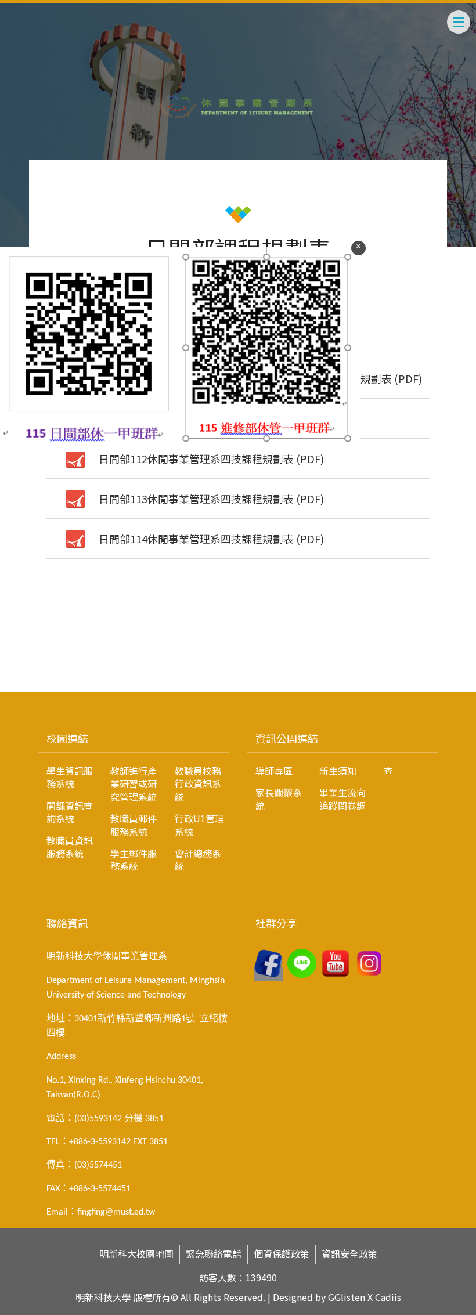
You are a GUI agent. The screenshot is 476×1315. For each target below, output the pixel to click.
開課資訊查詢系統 (69, 812)
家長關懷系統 (278, 798)
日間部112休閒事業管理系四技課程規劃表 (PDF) (211, 458)
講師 (32, 670)
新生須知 (337, 771)
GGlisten (346, 1297)
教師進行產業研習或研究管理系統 (133, 784)
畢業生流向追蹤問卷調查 (355, 788)
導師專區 (274, 771)
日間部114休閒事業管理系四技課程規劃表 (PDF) (211, 538)
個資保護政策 (281, 1253)
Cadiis (388, 1297)
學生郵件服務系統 (133, 859)
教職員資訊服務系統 (69, 846)
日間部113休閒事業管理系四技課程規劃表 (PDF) (211, 498)
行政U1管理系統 (199, 824)
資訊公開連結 (286, 738)
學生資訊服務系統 (69, 777)
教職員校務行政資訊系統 (198, 784)
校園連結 (67, 738)
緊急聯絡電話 (213, 1253)
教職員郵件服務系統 (133, 824)
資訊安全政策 (349, 1253)
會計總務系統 (198, 859)
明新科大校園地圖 (136, 1253)
